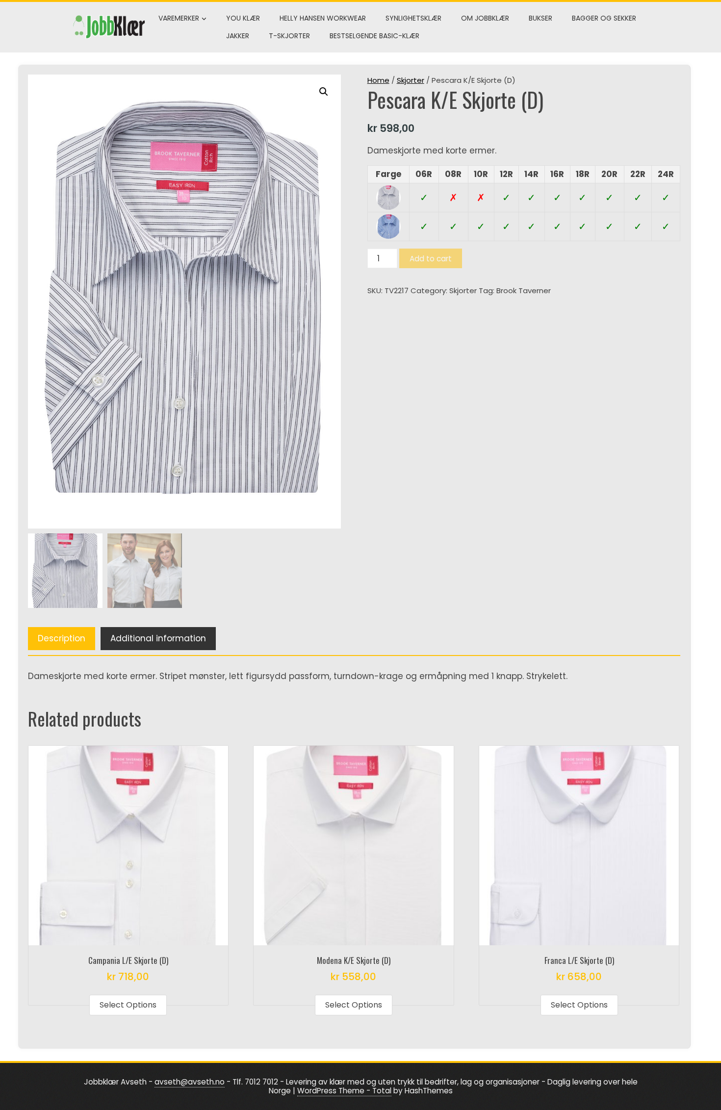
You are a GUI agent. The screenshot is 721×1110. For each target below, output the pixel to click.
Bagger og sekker (604, 18)
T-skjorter (289, 36)
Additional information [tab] (158, 638)
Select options (128, 1004)
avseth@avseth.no (189, 1082)
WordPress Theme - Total (344, 1090)
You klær (243, 18)
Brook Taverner (523, 290)
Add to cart (431, 258)
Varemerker (178, 18)
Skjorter (410, 80)
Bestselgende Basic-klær (374, 36)
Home (378, 80)
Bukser (540, 18)
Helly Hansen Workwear (323, 18)
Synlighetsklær (413, 18)
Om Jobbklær (485, 18)
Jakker (237, 36)
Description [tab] (61, 638)
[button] (324, 92)
